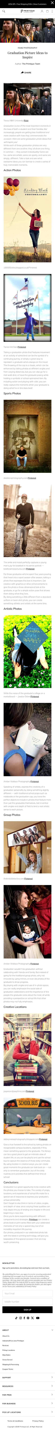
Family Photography (27, 48)
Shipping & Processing (10, 1364)
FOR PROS (7, 1395)
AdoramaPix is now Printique (13, 1341)
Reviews (5, 1345)
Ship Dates (6, 1355)
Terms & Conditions (15, 1421)
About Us (5, 1336)
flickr (26, 120)
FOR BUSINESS (8, 1404)
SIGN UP (27, 1310)
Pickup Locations (8, 1350)
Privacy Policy (38, 1421)
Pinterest (22, 347)
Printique (33, 1219)
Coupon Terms (7, 1369)
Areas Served (7, 1360)
